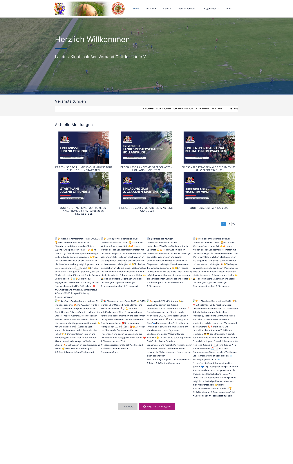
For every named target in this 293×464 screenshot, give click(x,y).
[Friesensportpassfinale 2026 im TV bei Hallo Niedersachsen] (209, 148)
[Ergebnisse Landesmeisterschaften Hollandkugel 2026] (146, 148)
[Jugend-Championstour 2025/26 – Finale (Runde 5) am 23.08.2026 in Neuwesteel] (84, 188)
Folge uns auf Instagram (158, 406)
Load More (128, 406)
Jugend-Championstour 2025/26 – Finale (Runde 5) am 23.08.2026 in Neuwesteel (84, 210)
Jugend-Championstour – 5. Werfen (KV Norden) (140, 108)
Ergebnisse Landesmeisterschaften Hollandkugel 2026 (146, 169)
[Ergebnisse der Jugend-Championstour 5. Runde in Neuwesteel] (84, 148)
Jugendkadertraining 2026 (209, 207)
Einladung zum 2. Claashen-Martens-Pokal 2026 (146, 209)
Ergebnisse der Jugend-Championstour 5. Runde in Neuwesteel (84, 169)
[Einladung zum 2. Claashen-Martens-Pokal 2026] (146, 188)
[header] (89, 2)
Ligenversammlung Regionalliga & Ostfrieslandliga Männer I (237, 108)
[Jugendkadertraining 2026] (209, 188)
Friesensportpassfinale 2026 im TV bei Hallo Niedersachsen (209, 169)
